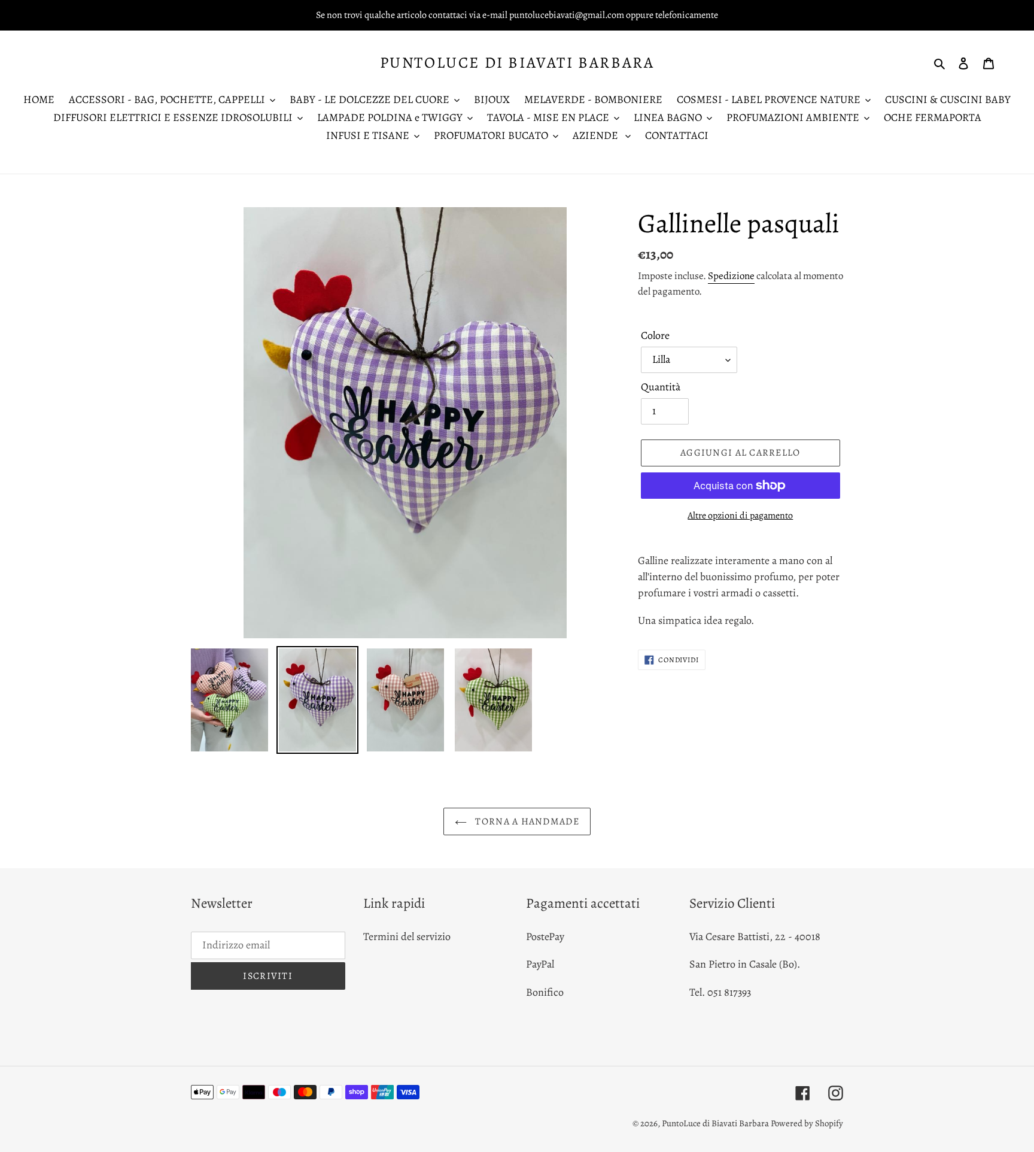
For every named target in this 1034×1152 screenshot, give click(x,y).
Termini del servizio (407, 936)
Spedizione (731, 276)
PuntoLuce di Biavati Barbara (517, 62)
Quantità (660, 387)
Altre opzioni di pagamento (740, 515)
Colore (655, 335)
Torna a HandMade (526, 821)
